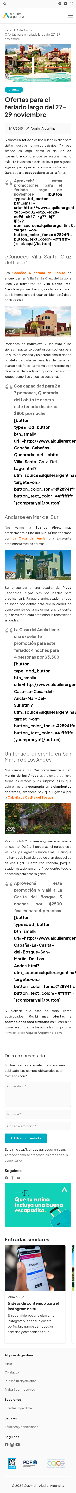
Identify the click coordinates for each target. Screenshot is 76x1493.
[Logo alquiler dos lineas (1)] (13, 15)
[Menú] (70, 15)
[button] (5, 4)
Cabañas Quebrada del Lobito (38, 273)
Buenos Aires (47, 527)
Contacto (12, 1372)
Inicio (8, 1364)
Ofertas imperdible (18, 1408)
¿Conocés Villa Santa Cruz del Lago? (38, 259)
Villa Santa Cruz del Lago (47, 278)
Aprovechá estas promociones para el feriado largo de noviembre (38, 187)
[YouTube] (65, 3)
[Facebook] (59, 3)
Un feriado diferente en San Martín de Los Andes (38, 756)
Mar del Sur (37, 533)
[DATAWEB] (12, 1463)
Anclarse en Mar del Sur (31, 517)
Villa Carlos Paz (56, 284)
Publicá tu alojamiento (20, 1381)
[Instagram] (71, 3)
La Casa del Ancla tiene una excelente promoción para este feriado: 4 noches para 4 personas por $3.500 (36, 643)
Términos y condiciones (21, 1427)
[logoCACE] (56, 1463)
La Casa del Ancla (29, 538)
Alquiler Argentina (43, 128)
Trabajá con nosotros (20, 1389)
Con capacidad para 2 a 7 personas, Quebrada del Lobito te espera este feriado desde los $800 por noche (37, 399)
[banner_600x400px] (38, 1205)
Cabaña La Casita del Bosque (31, 797)
